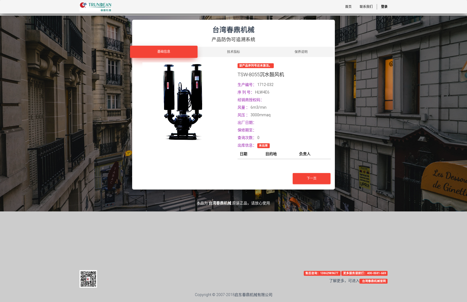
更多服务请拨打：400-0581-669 (364, 273)
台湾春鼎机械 (220, 203)
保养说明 (301, 52)
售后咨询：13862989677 (322, 273)
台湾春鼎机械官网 (373, 281)
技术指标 (233, 52)
